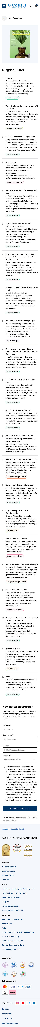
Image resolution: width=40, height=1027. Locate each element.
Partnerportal (7, 875)
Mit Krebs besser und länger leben (20, 136)
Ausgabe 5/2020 (17, 829)
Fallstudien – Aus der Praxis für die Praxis (20, 380)
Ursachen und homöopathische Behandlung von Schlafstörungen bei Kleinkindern (21, 351)
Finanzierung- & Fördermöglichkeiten (18, 932)
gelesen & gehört (13, 648)
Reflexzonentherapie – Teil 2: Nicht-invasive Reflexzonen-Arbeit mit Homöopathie (21, 257)
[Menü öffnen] (4, 6)
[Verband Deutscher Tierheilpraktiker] (22, 965)
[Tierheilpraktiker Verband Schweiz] (14, 974)
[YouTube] (23, 1003)
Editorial (9, 78)
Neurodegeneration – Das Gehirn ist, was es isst (21, 191)
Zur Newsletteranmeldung (13, 945)
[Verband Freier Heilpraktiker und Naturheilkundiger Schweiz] (23, 974)
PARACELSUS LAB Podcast (12, 919)
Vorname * (7, 725)
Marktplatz (6, 879)
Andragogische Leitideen (12, 910)
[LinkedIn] (34, 1003)
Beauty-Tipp (11, 162)
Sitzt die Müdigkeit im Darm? (18, 410)
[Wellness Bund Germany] (5, 974)
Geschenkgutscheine (11, 949)
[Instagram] (17, 1003)
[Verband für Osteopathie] (31, 965)
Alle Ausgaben (15, 18)
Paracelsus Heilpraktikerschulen (19, 436)
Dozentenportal (8, 871)
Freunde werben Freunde (12, 941)
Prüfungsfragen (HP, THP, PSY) (14, 893)
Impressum (6, 1014)
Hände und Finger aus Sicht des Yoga (22, 564)
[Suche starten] (30, 6)
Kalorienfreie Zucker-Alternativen (20, 485)
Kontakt (5, 1009)
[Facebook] (28, 1003)
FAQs (4, 928)
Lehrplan (5, 901)
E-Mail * (6, 745)
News (8, 676)
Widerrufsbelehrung (10, 936)
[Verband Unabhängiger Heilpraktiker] (14, 965)
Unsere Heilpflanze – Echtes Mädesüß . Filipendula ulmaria (22, 619)
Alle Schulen (7, 923)
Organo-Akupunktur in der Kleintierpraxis (17, 511)
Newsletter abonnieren (20, 808)
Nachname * (8, 735)
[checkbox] (4, 767)
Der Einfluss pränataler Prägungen (20, 321)
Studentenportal (9, 867)
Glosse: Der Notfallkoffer (16, 590)
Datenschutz (7, 1018)
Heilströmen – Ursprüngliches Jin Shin (22, 459)
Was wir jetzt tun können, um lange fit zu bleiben (22, 107)
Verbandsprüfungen (10, 906)
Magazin (5, 829)
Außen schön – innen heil (16, 538)
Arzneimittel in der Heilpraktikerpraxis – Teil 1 (22, 288)
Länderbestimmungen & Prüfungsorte (18, 889)
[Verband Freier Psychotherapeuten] (5, 965)
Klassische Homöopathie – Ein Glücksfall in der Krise (19, 224)
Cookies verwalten (10, 1023)
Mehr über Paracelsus (11, 897)
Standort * (7, 755)
